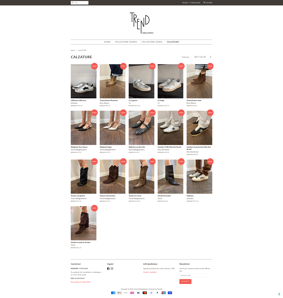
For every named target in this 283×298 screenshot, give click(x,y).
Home (107, 42)
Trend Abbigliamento (141, 289)
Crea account (195, 3)
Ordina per (185, 57)
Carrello (209, 3)
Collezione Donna (126, 42)
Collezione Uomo (152, 42)
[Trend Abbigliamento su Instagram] (112, 269)
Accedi (184, 3)
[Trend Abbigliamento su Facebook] (108, 269)
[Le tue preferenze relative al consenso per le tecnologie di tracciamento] (279, 294)
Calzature (173, 42)
